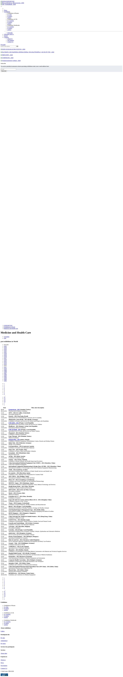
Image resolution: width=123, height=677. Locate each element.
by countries (10, 20)
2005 (5, 376)
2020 (5, 353)
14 (4, 401)
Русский (3, 44)
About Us (10, 39)
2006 (5, 374)
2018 (5, 356)
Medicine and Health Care (11, 328)
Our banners (10, 40)
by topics (9, 16)
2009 (5, 370)
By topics (3, 643)
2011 (5, 367)
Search (6, 36)
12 (4, 398)
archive (9, 17)
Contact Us (10, 42)
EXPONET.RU (8, 325)
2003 (5, 379)
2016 (5, 359)
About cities (4, 653)
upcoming (6, 336)
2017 (5, 358)
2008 (5, 371)
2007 (5, 373)
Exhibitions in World (9, 327)
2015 (5, 361)
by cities (9, 14)
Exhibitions (7, 11)
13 (4, 400)
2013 (5, 364)
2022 (5, 350)
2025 (5, 346)
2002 (5, 380)
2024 (5, 347)
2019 (5, 355)
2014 (5, 362)
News (5, 10)
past (5, 338)
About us (3, 660)
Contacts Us (4, 668)
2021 (5, 352)
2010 (5, 368)
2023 (5, 349)
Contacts (6, 37)
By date (3, 638)
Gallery (3, 631)
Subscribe (10, 32)
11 (4, 397)
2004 (5, 377)
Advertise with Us (9, 34)
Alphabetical (4, 640)
